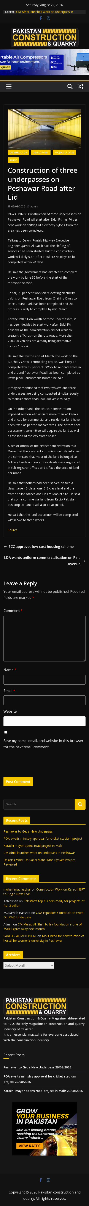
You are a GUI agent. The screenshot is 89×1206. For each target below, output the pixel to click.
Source (12, 530)
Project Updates (64, 152)
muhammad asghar (17, 889)
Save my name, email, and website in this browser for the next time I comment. (43, 743)
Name (9, 669)
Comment (12, 610)
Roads (13, 160)
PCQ (11, 1024)
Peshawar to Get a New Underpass (28, 831)
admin (34, 206)
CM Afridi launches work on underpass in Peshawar (39, 853)
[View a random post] (80, 86)
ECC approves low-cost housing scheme (41, 546)
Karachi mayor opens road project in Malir (32, 846)
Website (10, 711)
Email (9, 690)
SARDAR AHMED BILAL (20, 936)
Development (41, 152)
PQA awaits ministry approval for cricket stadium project (42, 838)
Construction (18, 152)
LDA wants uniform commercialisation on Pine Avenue (42, 560)
